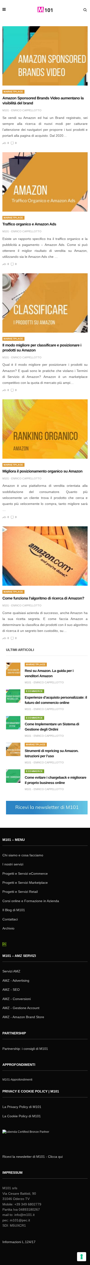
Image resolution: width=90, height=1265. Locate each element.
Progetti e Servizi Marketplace (25, 882)
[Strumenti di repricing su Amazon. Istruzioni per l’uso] (13, 749)
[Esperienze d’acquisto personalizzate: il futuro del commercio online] (13, 696)
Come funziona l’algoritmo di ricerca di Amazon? (43, 598)
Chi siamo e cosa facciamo (22, 855)
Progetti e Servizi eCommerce (25, 873)
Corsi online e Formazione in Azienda (30, 901)
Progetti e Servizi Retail (20, 892)
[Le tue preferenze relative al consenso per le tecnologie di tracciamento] (81, 1256)
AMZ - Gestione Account (20, 1008)
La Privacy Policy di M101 (21, 1107)
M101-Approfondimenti (17, 1079)
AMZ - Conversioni (16, 999)
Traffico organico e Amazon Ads (29, 224)
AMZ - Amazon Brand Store (23, 1017)
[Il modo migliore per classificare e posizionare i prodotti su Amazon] (45, 303)
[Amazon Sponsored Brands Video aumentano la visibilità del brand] (45, 56)
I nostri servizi (12, 864)
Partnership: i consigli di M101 (25, 1049)
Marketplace (13, 91)
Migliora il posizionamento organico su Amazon (42, 471)
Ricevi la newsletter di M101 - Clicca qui (32, 1156)
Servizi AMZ (11, 971)
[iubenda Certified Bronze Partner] (26, 1138)
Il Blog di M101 (13, 910)
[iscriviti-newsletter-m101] (47, 807)
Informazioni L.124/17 (19, 1242)
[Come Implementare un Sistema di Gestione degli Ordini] (13, 722)
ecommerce (34, 691)
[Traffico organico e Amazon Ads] (45, 182)
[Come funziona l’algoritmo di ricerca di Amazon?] (45, 556)
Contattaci (10, 919)
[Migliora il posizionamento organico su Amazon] (45, 429)
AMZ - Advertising (15, 980)
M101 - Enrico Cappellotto (22, 110)
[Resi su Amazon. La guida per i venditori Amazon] (13, 669)
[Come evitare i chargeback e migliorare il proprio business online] (13, 776)
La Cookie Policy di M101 (21, 1116)
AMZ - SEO (11, 989)
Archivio (8, 928)
